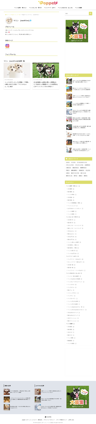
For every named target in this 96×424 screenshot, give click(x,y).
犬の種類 (71, 189)
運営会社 (40, 419)
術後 (80, 175)
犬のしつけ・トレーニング (75, 225)
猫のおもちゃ (72, 233)
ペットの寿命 (72, 194)
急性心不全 (76, 167)
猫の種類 (71, 191)
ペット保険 (71, 337)
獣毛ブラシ (69, 175)
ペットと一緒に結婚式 (74, 276)
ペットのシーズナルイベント (76, 281)
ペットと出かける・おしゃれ (65, 7)
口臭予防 (87, 165)
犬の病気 (71, 326)
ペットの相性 (72, 214)
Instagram (7, 48)
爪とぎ (88, 170)
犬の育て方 (71, 219)
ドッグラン (71, 295)
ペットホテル (72, 284)
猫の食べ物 (71, 267)
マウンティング (79, 165)
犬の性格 (71, 197)
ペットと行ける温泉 (73, 304)
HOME (48, 417)
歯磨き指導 (74, 170)
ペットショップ (72, 205)
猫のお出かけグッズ (73, 315)
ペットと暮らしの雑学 (74, 242)
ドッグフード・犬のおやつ (75, 259)
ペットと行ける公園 (73, 301)
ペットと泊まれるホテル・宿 (76, 307)
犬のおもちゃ (72, 231)
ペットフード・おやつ (49, 7)
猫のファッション (73, 321)
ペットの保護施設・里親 (75, 202)
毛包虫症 (81, 170)
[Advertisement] (78, 57)
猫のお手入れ (72, 239)
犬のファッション (73, 318)
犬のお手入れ (72, 236)
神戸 (75, 175)
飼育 (85, 175)
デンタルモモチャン (82, 162)
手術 (67, 170)
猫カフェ (71, 290)
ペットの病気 (72, 343)
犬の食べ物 (71, 264)
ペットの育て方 (72, 250)
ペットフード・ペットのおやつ (76, 270)
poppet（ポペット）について (29, 419)
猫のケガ (71, 335)
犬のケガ (71, 332)
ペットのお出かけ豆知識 (75, 279)
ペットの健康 (78, 7)
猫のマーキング (75, 173)
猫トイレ (83, 173)
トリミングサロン (73, 293)
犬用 (67, 173)
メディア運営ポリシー (61, 419)
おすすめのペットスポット (75, 208)
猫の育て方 (71, 222)
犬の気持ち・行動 (73, 245)
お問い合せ (71, 419)
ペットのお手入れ (73, 253)
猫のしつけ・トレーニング (75, 228)
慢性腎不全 (83, 167)
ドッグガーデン (72, 298)
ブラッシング (70, 165)
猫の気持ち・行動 (73, 247)
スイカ (73, 162)
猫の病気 (71, 329)
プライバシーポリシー (49, 419)
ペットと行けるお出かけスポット (77, 309)
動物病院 (71, 340)
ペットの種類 (72, 211)
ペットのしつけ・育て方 (35, 7)
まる (67, 162)
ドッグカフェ (72, 287)
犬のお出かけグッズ (73, 312)
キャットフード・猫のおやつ (76, 262)
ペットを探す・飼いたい (20, 7)
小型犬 (68, 167)
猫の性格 (71, 200)
